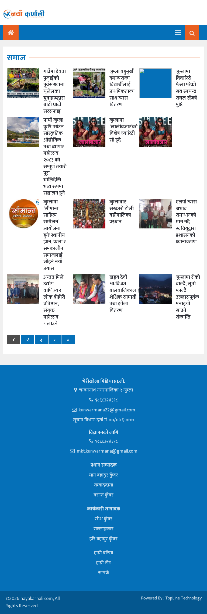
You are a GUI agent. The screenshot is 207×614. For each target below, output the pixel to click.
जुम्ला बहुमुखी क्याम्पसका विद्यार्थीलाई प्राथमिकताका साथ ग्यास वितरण (121, 88)
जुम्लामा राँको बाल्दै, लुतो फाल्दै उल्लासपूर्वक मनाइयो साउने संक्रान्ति (188, 297)
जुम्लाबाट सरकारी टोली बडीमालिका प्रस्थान (121, 212)
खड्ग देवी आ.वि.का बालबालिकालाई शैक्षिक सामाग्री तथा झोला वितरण (124, 294)
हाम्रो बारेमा (103, 553)
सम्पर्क (103, 573)
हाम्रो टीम (103, 563)
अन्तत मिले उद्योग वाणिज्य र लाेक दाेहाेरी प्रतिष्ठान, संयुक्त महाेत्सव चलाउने (54, 300)
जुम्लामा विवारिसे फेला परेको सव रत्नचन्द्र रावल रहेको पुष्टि (186, 88)
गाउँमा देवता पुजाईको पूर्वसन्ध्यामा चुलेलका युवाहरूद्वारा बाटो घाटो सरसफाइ (54, 91)
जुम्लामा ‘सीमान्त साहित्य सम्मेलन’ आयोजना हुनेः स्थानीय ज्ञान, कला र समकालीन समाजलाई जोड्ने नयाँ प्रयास (54, 235)
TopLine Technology (183, 598)
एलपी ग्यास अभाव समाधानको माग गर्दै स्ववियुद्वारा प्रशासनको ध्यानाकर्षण (186, 222)
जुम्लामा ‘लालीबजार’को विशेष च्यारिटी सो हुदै (123, 130)
